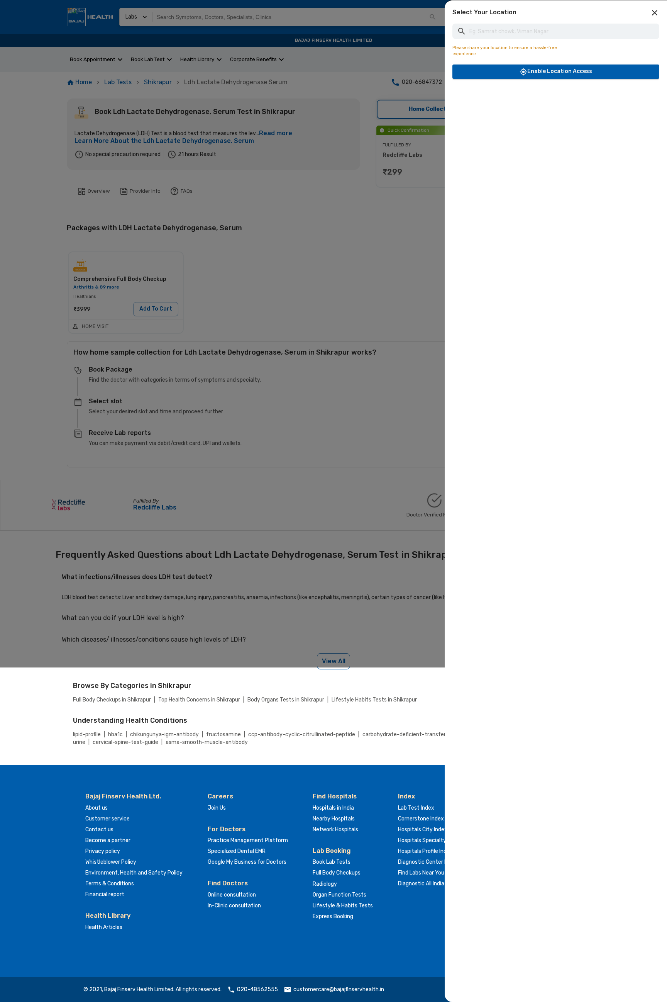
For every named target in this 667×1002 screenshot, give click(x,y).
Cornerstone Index (421, 818)
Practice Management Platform (248, 840)
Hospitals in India (333, 808)
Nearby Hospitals (334, 818)
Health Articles (103, 927)
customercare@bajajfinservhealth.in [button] (338, 989)
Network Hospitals (335, 829)
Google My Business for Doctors (247, 862)
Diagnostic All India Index (428, 883)
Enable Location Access (559, 71)
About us (96, 808)
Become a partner (107, 840)
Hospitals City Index (422, 829)
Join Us (217, 808)
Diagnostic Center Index (428, 862)
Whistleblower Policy (110, 862)
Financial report (104, 894)
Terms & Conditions (109, 883)
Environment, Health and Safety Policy (134, 873)
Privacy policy (102, 851)
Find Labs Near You (421, 873)
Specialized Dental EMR (237, 851)
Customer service (107, 818)
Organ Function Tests (339, 895)
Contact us (99, 829)
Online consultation (232, 895)
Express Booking (333, 916)
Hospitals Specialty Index (429, 840)
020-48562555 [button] (257, 989)
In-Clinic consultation (234, 905)
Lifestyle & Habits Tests (343, 905)
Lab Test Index (416, 808)
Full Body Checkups (337, 873)
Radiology (325, 884)
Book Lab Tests (331, 862)
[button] (654, 12)
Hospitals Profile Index (425, 851)
